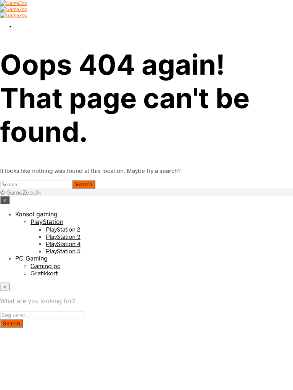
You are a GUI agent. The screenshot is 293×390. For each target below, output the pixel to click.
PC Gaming (31, 258)
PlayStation (47, 221)
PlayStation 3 (63, 236)
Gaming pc (45, 265)
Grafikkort (44, 273)
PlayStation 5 (63, 250)
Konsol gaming (36, 214)
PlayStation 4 (63, 243)
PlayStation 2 (63, 229)
